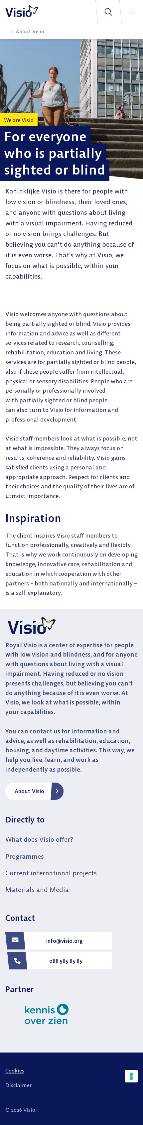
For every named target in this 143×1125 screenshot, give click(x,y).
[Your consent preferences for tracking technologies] (131, 1076)
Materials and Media (37, 889)
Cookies (14, 1070)
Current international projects (51, 873)
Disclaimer (18, 1085)
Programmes (24, 856)
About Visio (29, 791)
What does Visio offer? (39, 839)
